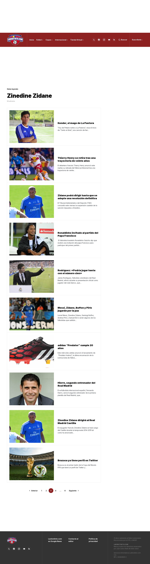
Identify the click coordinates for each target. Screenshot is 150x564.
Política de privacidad (93, 540)
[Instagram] (104, 39)
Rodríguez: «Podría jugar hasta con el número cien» (76, 272)
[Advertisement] (75, 16)
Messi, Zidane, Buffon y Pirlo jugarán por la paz (75, 309)
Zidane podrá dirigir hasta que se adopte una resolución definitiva (77, 197)
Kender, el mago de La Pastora (76, 123)
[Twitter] (94, 39)
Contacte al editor (73, 540)
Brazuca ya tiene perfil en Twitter (78, 460)
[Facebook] (99, 39)
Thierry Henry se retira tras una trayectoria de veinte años (77, 159)
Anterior (34, 491)
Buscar (124, 40)
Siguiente (73, 491)
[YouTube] (109, 39)
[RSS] (114, 39)
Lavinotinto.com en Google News (54, 540)
